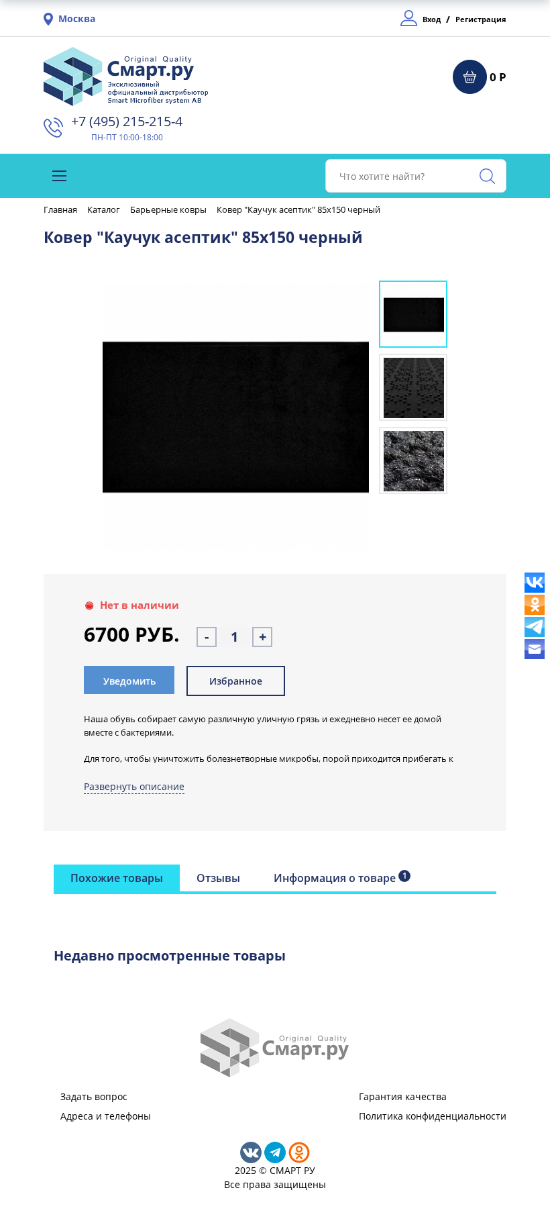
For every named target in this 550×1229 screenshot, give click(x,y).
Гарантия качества (403, 1096)
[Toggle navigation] (59, 176)
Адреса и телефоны (105, 1116)
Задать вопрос (93, 1096)
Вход (432, 19)
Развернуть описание (134, 786)
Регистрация (480, 19)
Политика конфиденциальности (432, 1116)
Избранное (235, 681)
